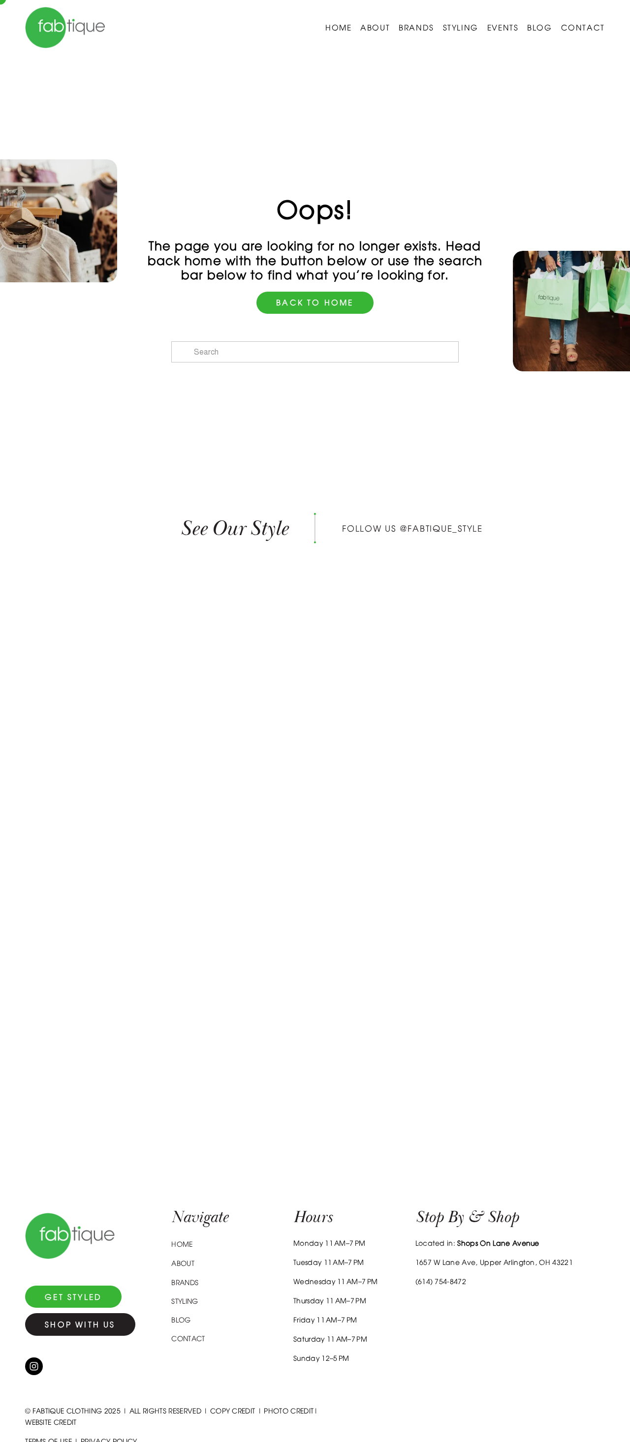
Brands (416, 27)
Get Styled (73, 1297)
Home (338, 27)
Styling (460, 27)
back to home (314, 302)
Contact (583, 27)
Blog (539, 27)
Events (503, 27)
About (375, 27)
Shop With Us (80, 1324)
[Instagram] (34, 1366)
